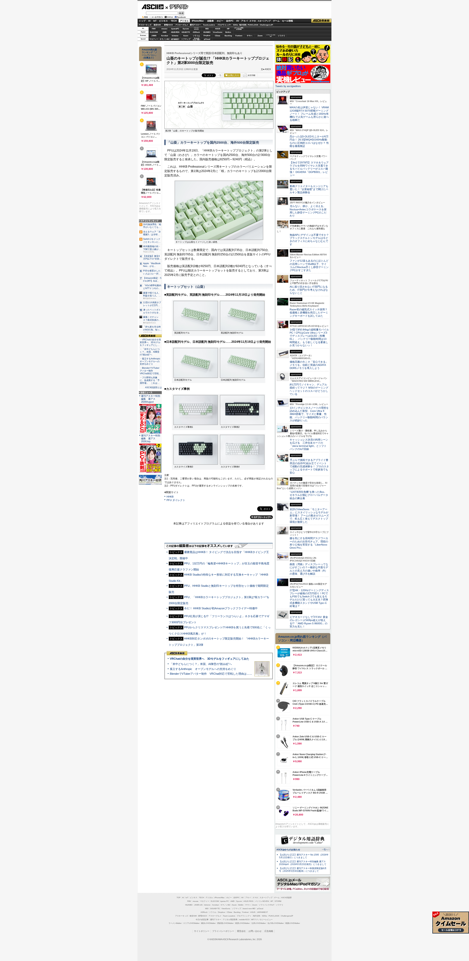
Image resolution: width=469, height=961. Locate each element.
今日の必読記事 (202, 920)
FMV (154, 29)
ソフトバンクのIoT (270, 35)
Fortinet (238, 36)
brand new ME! (249, 909)
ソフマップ (185, 39)
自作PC (230, 21)
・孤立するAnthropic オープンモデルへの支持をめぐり (150, 361)
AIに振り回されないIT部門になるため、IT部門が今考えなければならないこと (309, 290)
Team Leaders (229, 916)
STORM (278, 901)
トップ (142, 21)
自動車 (210, 21)
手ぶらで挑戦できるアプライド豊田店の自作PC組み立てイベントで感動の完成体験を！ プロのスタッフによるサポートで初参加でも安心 (309, 466)
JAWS (153, 36)
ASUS (217, 29)
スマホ (252, 21)
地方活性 (243, 25)
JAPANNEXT (175, 39)
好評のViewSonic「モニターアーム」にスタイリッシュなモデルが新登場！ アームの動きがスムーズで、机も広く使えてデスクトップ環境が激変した (309, 515)
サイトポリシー (201, 931)
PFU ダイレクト (176, 500)
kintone (175, 36)
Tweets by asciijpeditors (288, 86)
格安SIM (157, 25)
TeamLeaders (209, 25)
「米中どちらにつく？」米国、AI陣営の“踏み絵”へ (201, 664)
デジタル (176, 6)
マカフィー (153, 39)
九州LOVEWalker (258, 923)
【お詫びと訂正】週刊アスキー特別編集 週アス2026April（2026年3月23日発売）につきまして (302, 863)
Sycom (186, 29)
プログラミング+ (224, 25)
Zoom (260, 36)
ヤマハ (249, 36)
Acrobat (164, 36)
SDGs (235, 25)
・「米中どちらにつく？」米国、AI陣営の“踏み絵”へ (150, 352)
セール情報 (287, 21)
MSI (207, 29)
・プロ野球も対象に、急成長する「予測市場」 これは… (150, 380)
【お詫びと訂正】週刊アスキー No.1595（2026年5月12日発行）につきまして (303, 856)
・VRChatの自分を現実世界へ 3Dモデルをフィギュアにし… (150, 342)
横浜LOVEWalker (208, 923)
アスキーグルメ (181, 25)
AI (149, 21)
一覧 (219, 75)
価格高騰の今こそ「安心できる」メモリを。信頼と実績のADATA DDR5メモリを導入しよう (309, 365)
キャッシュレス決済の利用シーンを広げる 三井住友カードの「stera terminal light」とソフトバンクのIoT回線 (309, 444)
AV (237, 21)
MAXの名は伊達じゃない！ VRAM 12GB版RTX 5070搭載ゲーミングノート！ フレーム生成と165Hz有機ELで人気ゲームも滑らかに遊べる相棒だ (309, 113)
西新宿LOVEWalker (225, 923)
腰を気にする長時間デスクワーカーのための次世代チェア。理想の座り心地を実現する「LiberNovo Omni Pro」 (309, 543)
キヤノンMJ (164, 39)
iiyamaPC (175, 29)
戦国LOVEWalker (292, 923)
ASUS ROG (175, 32)
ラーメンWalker (175, 923)
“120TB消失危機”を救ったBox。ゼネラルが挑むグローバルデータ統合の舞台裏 (309, 495)
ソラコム (196, 36)
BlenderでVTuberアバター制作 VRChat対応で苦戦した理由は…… (211, 673)
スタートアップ (264, 21)
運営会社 (241, 931)
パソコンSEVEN (196, 28)
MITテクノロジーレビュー (262, 920)
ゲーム (276, 21)
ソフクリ (281, 36)
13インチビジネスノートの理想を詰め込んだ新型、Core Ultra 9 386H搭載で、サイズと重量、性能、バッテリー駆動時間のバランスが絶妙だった (309, 414)
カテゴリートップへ (261, 517)
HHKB (170, 496)
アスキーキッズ (145, 25)
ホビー (220, 21)
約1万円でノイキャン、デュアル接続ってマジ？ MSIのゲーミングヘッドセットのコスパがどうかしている (309, 389)
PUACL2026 (253, 25)
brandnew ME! (196, 39)
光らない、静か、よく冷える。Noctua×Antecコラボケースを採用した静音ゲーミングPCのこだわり (308, 211)
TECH (174, 21)
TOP (178, 898)
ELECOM (154, 32)
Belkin (228, 32)
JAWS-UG (198, 905)
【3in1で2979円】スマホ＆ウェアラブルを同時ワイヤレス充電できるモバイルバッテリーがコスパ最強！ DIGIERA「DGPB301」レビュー (309, 169)
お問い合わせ (255, 931)
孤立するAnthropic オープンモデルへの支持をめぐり (203, 668)
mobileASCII (244, 920)
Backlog (228, 36)
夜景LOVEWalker (242, 923)
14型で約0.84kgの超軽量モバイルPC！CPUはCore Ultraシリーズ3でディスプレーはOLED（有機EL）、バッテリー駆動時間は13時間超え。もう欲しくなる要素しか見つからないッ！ (309, 337)
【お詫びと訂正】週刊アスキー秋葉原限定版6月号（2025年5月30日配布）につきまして (302, 869)
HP (228, 29)
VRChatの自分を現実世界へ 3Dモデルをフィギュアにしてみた (209, 658)
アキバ (244, 21)
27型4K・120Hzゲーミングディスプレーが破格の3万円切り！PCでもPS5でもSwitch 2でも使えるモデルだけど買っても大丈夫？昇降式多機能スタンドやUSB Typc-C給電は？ (309, 598)
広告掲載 (268, 931)
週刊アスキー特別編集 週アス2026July (150, 438)
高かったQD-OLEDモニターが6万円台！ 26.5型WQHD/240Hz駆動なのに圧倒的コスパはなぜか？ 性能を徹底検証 (309, 141)
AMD (165, 32)
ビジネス (163, 21)
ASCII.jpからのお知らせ (288, 849)
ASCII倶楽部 (321, 21)
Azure (185, 36)
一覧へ (325, 849)
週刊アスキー (195, 25)
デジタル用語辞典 (230, 920)
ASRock (196, 32)
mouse (164, 29)
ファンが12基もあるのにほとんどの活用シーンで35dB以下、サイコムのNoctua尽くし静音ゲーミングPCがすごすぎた (309, 265)
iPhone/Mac (198, 21)
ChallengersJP (266, 25)
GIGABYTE (186, 32)
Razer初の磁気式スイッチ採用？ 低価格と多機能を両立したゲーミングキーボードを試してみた (310, 312)
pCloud (207, 39)
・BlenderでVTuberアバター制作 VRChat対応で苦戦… (150, 371)
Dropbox (207, 35)
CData (217, 36)
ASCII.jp (152, 6)
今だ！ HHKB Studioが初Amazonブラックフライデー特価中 (221, 608)
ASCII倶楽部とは (153, 387)
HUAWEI (207, 32)
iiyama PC (224, 901)
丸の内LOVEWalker (275, 923)
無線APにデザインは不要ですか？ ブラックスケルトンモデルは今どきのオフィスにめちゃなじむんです (310, 239)
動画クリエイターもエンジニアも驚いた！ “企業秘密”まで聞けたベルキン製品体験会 (309, 189)
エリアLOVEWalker (191, 923)
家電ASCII (168, 25)
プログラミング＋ (244, 916)
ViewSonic (217, 32)
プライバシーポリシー (223, 931)
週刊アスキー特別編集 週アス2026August (150, 399)
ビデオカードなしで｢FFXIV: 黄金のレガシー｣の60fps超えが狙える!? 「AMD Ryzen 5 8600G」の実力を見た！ (309, 622)
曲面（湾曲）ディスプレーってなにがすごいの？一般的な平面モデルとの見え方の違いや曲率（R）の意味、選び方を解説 (309, 569)
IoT (154, 21)
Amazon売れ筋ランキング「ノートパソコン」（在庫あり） (149, 53)
